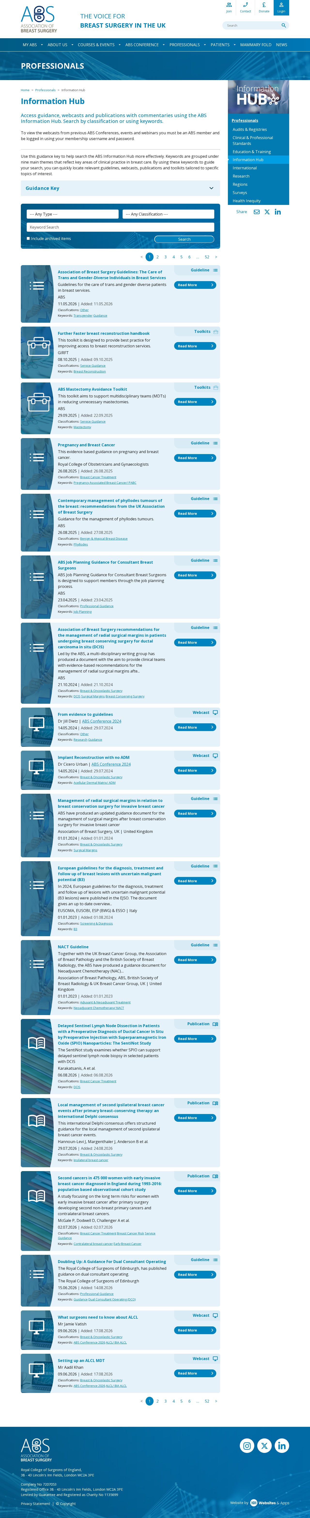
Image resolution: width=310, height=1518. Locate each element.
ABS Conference (142, 44)
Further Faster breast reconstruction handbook (104, 333)
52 (207, 257)
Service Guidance (93, 365)
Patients (220, 44)
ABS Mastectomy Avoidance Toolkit (92, 389)
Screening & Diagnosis (96, 923)
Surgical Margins (93, 696)
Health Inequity (247, 200)
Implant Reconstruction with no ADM (94, 757)
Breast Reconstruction (90, 371)
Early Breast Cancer (127, 1243)
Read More (196, 285)
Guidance (100, 315)
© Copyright (66, 1503)
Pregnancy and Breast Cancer (86, 445)
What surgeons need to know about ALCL (98, 1317)
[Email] (257, 212)
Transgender (83, 315)
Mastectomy (82, 427)
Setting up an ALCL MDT (81, 1360)
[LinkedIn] (278, 212)
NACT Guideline (73, 947)
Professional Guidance (97, 606)
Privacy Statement (35, 1503)
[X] (267, 212)
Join (229, 7)
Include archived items (51, 238)
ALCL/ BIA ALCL (116, 1342)
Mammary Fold (255, 44)
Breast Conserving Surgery (125, 696)
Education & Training (252, 151)
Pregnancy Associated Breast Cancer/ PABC (105, 482)
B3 (75, 929)
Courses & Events (96, 44)
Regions (240, 184)
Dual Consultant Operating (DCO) (112, 1299)
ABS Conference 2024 (101, 721)
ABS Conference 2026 (89, 1342)
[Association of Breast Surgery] (39, 18)
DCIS (77, 696)
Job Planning (83, 611)
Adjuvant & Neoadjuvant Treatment (105, 1002)
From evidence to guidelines (85, 714)
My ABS (30, 44)
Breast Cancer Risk (130, 1233)
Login (281, 7)
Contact (245, 7)
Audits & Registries (250, 129)
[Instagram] (247, 1445)
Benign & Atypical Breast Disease (104, 538)
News (281, 44)
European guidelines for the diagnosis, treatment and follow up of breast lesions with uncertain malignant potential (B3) (110, 873)
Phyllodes (81, 544)
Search (184, 239)
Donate (264, 7)
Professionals (185, 44)
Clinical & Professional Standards (253, 140)
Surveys (240, 192)
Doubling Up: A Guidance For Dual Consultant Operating (112, 1261)
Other (84, 310)
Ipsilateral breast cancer (91, 1160)
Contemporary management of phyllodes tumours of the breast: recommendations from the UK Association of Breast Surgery (111, 506)
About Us (57, 44)
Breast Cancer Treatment (98, 477)
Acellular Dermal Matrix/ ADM (95, 782)
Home (25, 90)
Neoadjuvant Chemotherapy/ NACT (99, 1008)
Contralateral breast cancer (93, 1243)
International (245, 168)
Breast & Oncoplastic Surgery (101, 690)
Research (80, 739)
